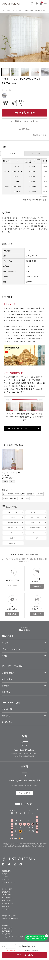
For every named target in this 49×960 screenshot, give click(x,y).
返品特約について (38, 135)
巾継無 (21, 103)
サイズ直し (5, 909)
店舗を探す (5, 925)
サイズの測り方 (7, 898)
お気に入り (32, 3)
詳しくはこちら (24, 793)
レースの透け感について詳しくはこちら (22, 429)
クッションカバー (12, 543)
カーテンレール (12, 532)
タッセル (35, 532)
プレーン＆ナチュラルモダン (14, 494)
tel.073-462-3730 (12, 580)
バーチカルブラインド (35, 527)
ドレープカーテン (12, 512)
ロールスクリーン (35, 517)
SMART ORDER (7, 931)
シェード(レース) (9, 498)
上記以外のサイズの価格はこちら (33, 200)
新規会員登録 (6, 871)
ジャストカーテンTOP (8, 10)
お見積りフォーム (7, 903)
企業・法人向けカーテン (10, 919)
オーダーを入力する (22, 112)
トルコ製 (13, 103)
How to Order (6, 895)
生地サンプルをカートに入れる (26, 121)
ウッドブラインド (35, 522)
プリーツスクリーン (12, 522)
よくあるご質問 (7, 889)
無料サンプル (6, 900)
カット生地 (35, 538)
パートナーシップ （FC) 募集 (12, 937)
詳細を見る (11, 271)
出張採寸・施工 (7, 928)
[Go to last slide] (36, 810)
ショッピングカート (8, 882)
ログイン (36, 3)
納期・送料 (5, 906)
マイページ (5, 877)
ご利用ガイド (6, 892)
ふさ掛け (12, 538)
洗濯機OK (5, 103)
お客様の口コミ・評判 (9, 916)
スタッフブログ (7, 934)
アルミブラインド (12, 527)
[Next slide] (38, 810)
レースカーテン (35, 512)
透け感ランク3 (23, 498)
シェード (18, 10)
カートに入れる (26, 955)
